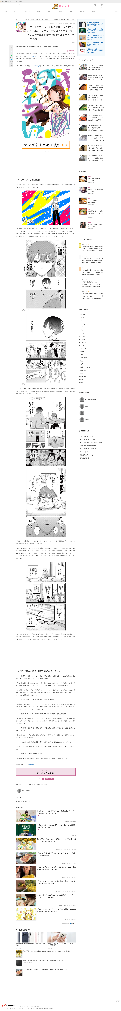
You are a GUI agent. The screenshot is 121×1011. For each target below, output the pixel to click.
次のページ (49, 779)
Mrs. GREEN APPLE (90, 399)
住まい (71, 11)
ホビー (82, 345)
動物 (93, 11)
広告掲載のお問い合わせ (86, 455)
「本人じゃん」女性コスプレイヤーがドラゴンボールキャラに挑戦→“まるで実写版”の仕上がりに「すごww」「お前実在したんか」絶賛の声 (96, 120)
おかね (82, 321)
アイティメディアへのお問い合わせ (89, 448)
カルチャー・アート (86, 324)
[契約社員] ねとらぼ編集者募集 (87, 445)
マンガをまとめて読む (45, 773)
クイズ (38, 11)
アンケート (83, 171)
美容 (82, 382)
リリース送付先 (83, 452)
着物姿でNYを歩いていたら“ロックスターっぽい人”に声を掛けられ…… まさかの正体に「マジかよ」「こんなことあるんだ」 (95, 80)
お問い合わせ (22, 1008)
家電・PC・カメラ (85, 367)
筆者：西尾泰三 (26, 790)
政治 (82, 373)
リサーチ (104, 11)
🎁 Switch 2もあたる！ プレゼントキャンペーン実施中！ (12, 1)
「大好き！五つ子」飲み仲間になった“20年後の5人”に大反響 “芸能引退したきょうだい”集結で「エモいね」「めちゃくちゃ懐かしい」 (96, 70)
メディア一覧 (5, 1008)
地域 (60, 11)
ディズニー (83, 336)
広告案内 (16, 1008)
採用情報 (46, 1008)
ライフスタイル (85, 348)
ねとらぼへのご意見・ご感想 (87, 439)
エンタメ (27, 11)
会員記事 (115, 11)
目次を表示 (71, 50)
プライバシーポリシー (30, 1008)
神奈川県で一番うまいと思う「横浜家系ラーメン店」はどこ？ (95, 213)
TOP (5, 11)
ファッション (84, 342)
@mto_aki (37, 66)
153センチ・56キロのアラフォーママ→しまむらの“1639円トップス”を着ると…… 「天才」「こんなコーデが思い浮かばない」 (95, 140)
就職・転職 (83, 370)
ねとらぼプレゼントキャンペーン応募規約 (90, 442)
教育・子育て (84, 376)
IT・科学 (83, 314)
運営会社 (41, 1008)
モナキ (87, 419)
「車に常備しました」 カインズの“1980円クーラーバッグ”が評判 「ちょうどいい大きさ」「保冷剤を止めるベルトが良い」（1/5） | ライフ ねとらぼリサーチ (92, 286)
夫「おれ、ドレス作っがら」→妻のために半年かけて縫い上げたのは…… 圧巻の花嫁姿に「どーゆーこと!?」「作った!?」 (95, 150)
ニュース (16, 11)
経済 (82, 379)
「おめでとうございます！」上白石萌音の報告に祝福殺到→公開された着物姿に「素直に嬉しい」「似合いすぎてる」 (95, 90)
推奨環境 (51, 1008)
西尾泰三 (74, 42)
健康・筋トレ (84, 358)
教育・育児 (82, 11)
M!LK (86, 406)
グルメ (49, 11)
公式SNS (11, 1008)
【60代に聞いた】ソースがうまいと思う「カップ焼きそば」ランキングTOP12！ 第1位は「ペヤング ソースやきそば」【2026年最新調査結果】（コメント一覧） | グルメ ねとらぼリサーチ (93, 274)
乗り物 (82, 351)
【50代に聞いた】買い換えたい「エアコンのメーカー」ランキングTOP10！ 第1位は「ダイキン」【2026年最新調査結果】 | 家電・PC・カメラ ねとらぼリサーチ (92, 298)
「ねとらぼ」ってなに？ (86, 436)
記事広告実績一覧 (84, 458)
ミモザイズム (32, 56)
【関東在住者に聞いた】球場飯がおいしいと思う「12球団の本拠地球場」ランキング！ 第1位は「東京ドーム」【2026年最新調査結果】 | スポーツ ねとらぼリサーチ (92, 251)
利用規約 (118, 1001)
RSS (37, 1008)
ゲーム (82, 333)
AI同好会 (20, 801)
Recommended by (65, 923)
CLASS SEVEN (89, 413)
